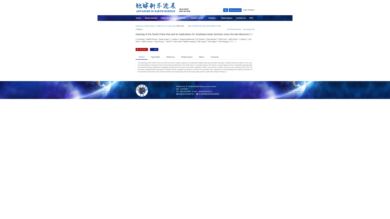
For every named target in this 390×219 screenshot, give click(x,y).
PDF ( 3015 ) (143, 49)
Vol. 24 (163, 26)
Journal (182, 18)
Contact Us (241, 18)
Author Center (197, 18)
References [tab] (170, 57)
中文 (251, 18)
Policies (211, 18)
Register (251, 10)
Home (138, 18)
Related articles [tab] (187, 57)
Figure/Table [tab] (155, 57)
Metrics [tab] (201, 57)
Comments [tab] (215, 57)
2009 (159, 26)
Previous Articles (235, 29)
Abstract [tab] (142, 57)
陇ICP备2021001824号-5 (185, 94)
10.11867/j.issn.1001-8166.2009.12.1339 (206, 26)
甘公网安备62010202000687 (208, 94)
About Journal (151, 18)
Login (245, 10)
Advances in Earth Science (145, 26)
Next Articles (248, 29)
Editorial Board (167, 18)
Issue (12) (171, 26)
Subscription (226, 18)
